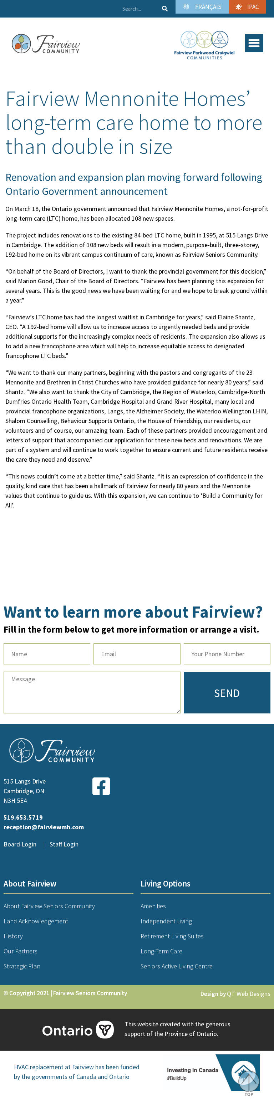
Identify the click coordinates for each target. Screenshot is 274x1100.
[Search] (163, 9)
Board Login (20, 844)
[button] (254, 43)
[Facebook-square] (101, 786)
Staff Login (64, 844)
